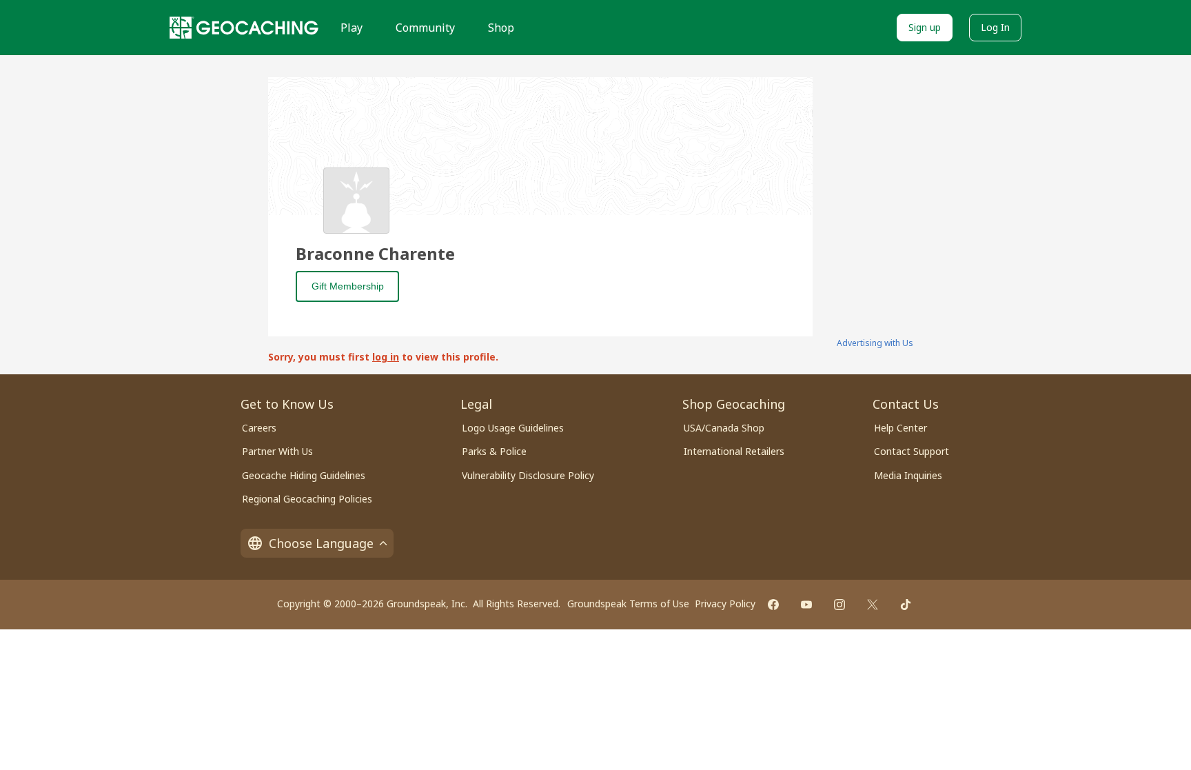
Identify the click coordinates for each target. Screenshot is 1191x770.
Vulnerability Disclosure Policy (528, 475)
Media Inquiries (908, 475)
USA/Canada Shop (724, 427)
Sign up (924, 27)
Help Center (900, 427)
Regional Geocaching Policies (307, 498)
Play (351, 27)
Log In (995, 27)
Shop (501, 27)
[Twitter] (872, 604)
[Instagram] (839, 604)
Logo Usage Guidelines (513, 427)
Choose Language (321, 543)
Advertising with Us (875, 343)
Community (425, 27)
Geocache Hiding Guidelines (303, 475)
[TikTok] (905, 604)
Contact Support (911, 451)
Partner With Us (277, 451)
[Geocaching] (244, 27)
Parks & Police (494, 451)
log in (385, 356)
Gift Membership (348, 286)
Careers (259, 427)
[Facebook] (773, 604)
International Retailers (734, 451)
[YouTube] (806, 604)
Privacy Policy (725, 603)
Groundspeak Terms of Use (628, 603)
